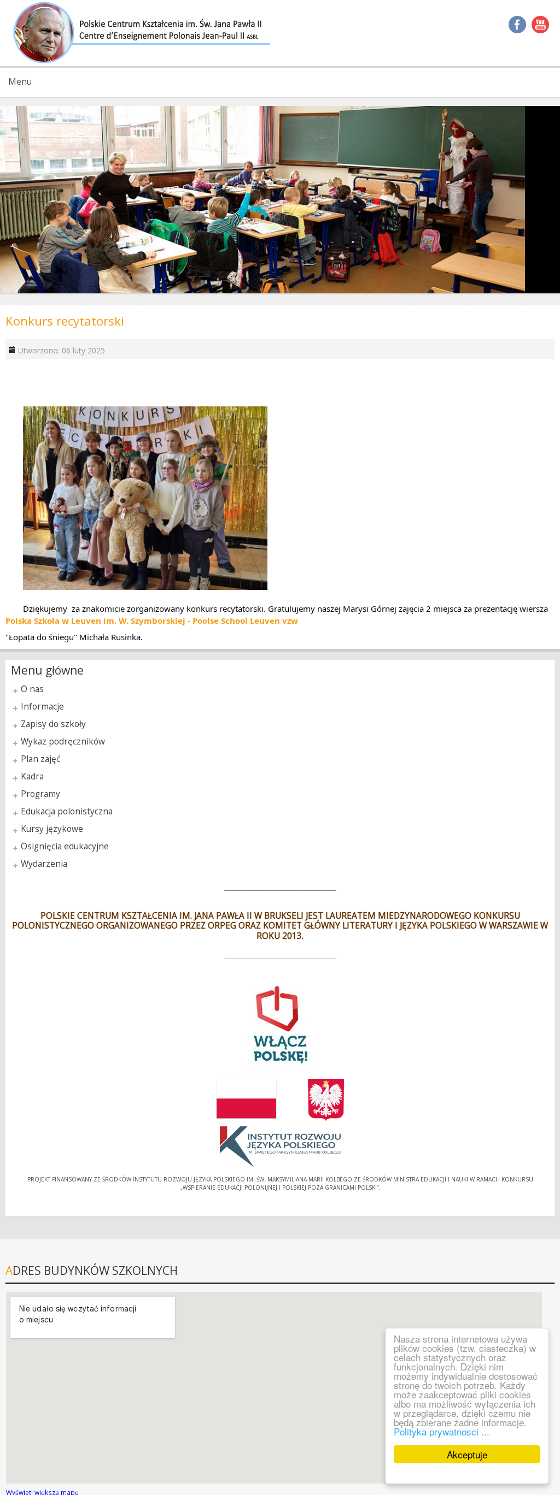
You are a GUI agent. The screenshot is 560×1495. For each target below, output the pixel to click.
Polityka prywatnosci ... (441, 1431)
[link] (151, 620)
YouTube (540, 24)
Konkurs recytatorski (64, 320)
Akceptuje (467, 1454)
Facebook (517, 24)
